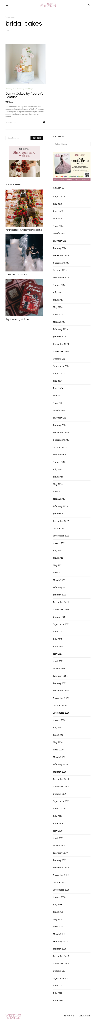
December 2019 (61, 779)
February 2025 (60, 329)
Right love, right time (17, 319)
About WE (69, 1015)
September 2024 (61, 366)
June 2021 (58, 646)
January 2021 (59, 683)
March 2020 (59, 757)
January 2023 (59, 513)
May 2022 (57, 565)
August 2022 (59, 543)
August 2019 (59, 808)
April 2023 (58, 491)
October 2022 (60, 528)
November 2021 (61, 609)
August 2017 (59, 985)
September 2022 (61, 535)
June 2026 (58, 211)
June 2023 (58, 476)
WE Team (9, 102)
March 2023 (59, 498)
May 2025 (57, 307)
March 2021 (59, 668)
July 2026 (57, 203)
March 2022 (59, 580)
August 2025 (59, 285)
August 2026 (59, 196)
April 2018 (58, 926)
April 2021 (58, 661)
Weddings (29, 89)
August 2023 (59, 461)
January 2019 (59, 860)
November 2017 (61, 963)
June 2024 (58, 388)
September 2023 (61, 454)
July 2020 (57, 727)
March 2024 (59, 410)
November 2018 (61, 875)
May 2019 (57, 830)
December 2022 (61, 521)
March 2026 (59, 233)
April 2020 (58, 749)
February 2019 (60, 852)
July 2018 (57, 904)
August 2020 (59, 720)
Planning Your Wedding (15, 89)
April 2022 (58, 572)
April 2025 (58, 314)
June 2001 (58, 1000)
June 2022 (58, 557)
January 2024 (59, 425)
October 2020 (60, 705)
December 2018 (61, 867)
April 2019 (58, 838)
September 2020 (61, 712)
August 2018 (59, 897)
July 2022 (57, 550)
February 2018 (60, 941)
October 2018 (60, 882)
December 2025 (61, 255)
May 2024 (57, 395)
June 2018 (58, 911)
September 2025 (61, 277)
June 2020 (58, 734)
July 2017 (57, 993)
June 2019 (58, 823)
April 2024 (58, 402)
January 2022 (59, 594)
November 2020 (61, 698)
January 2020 (59, 771)
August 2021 (59, 631)
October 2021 (60, 616)
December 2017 (61, 956)
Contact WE (84, 1015)
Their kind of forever (17, 275)
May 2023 (57, 484)
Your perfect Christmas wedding (24, 230)
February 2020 (60, 764)
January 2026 (59, 248)
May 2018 (57, 919)
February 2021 (60, 675)
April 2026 (58, 226)
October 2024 (60, 358)
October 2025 (60, 270)
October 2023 (60, 447)
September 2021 (61, 624)
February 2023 (60, 506)
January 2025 (59, 336)
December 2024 (61, 343)
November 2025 (61, 262)
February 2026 (60, 240)
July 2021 (57, 639)
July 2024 (57, 380)
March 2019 (59, 845)
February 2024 (60, 417)
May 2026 (57, 218)
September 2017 (61, 978)
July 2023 (57, 469)
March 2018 (59, 933)
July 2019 (57, 816)
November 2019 (61, 786)
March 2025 (59, 321)
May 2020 (57, 742)
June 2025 (58, 299)
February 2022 (60, 587)
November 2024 (61, 351)
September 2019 (61, 801)
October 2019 (60, 793)
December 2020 (61, 690)
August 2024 (59, 373)
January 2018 (59, 948)
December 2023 (61, 432)
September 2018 (61, 889)
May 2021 (57, 653)
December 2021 (61, 602)
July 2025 (57, 292)
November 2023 (61, 439)
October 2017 (60, 970)
